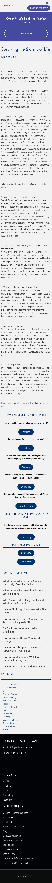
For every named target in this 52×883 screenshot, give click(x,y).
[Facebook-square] (6, 763)
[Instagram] (21, 763)
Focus (5, 704)
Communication (9, 687)
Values (5, 729)
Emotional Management (13, 700)
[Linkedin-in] (13, 763)
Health (5, 710)
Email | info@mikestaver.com (18, 747)
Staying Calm (8, 723)
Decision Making (9, 697)
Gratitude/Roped (10, 707)
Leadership (7, 713)
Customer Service (10, 694)
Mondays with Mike (11, 720)
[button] (47, 3)
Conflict (6, 691)
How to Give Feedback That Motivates (25, 666)
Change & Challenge (11, 684)
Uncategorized (9, 726)
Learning (6, 716)
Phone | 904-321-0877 (14, 753)
